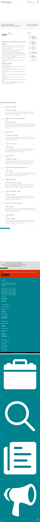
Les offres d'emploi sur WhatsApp (13, 263)
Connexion (30, 1)
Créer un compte (31, 2)
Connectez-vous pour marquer (32, 25)
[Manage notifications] (37, 520)
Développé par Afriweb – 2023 (20, 352)
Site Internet (11, 34)
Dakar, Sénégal (34, 53)
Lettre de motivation (14, 82)
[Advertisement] (20, 12)
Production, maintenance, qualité (7, 24)
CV (7, 82)
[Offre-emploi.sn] (6, 1)
